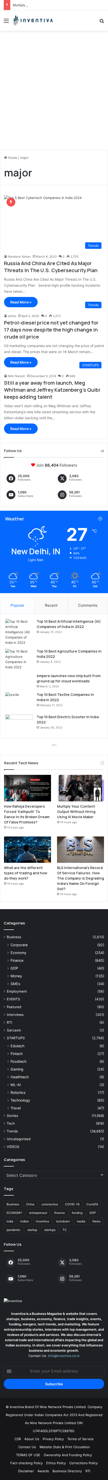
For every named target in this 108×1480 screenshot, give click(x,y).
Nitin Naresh (16, 376)
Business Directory (67, 1471)
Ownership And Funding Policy (68, 1455)
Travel (16, 1108)
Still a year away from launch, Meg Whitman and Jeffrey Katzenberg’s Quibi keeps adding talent (52, 389)
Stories (12, 1116)
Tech (11, 1123)
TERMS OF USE (28, 1455)
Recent (51, 605)
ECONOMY (14, 1213)
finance (59, 1213)
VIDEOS (13, 1147)
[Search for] (101, 22)
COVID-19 (72, 1204)
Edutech (17, 1046)
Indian (24, 1221)
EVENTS (13, 999)
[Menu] (6, 22)
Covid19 (92, 1204)
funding (77, 1213)
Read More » (20, 302)
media (81, 1221)
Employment (17, 991)
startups (50, 1230)
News (96, 1221)
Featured (14, 1007)
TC (65, 1230)
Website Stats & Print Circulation (64, 1447)
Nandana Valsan (19, 256)
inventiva (42, 1221)
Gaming (17, 1069)
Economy (18, 952)
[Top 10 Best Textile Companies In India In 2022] (19, 701)
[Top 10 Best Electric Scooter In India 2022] (19, 723)
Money (16, 976)
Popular (17, 605)
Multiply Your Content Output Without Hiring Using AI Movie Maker (76, 811)
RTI (9, 1022)
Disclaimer (26, 1471)
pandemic (13, 1230)
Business (14, 937)
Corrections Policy (83, 1463)
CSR (18, 1439)
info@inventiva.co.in (64, 1356)
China (30, 1204)
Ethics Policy (56, 1463)
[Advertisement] (54, 92)
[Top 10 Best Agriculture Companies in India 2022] (19, 659)
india (10, 1221)
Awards (43, 1471)
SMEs (15, 984)
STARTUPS (16, 1038)
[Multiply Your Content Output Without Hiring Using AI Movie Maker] (80, 788)
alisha (12, 316)
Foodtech (18, 1061)
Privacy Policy (53, 1439)
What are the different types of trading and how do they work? (25, 873)
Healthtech (20, 1077)
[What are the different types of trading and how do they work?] (27, 849)
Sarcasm (14, 1030)
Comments (87, 605)
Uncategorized (18, 1139)
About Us (31, 1439)
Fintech (17, 1053)
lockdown (63, 1221)
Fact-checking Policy (26, 1463)
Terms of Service (80, 1439)
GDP (14, 968)
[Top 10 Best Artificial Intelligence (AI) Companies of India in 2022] (19, 632)
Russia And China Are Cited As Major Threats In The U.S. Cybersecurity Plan (50, 267)
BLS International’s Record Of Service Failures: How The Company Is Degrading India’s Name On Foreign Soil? (80, 878)
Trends (12, 1131)
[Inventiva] (33, 20)
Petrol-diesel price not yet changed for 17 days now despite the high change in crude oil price (51, 329)
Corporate (19, 945)
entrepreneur (38, 1213)
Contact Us (27, 1447)
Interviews (15, 1015)
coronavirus (49, 1204)
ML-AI (16, 1085)
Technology (20, 1100)
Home (12, 158)
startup (32, 1230)
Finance (17, 960)
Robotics (18, 1092)
